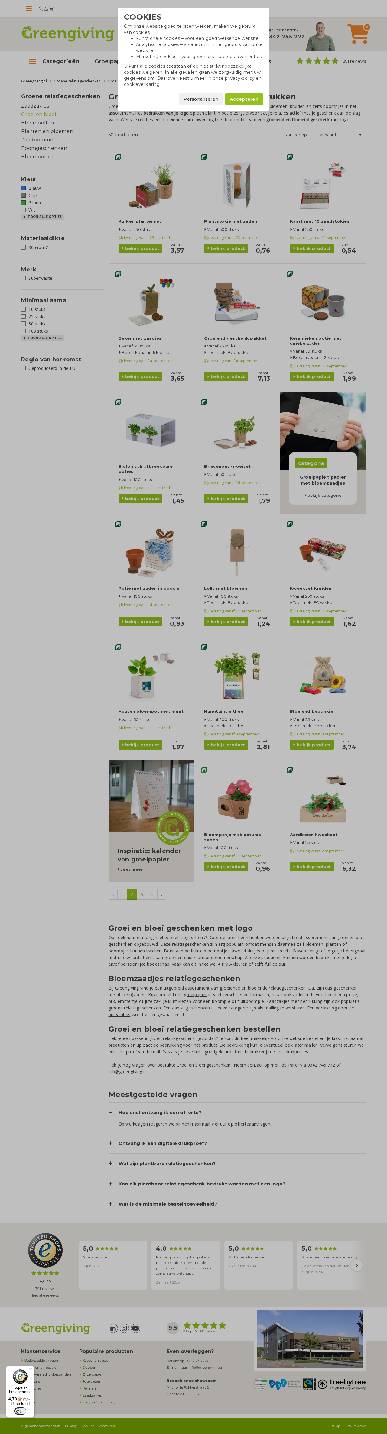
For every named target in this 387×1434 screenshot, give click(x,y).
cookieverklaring (142, 84)
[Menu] (30, 1369)
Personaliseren (201, 99)
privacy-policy (240, 78)
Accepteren (244, 99)
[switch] (20, 1411)
